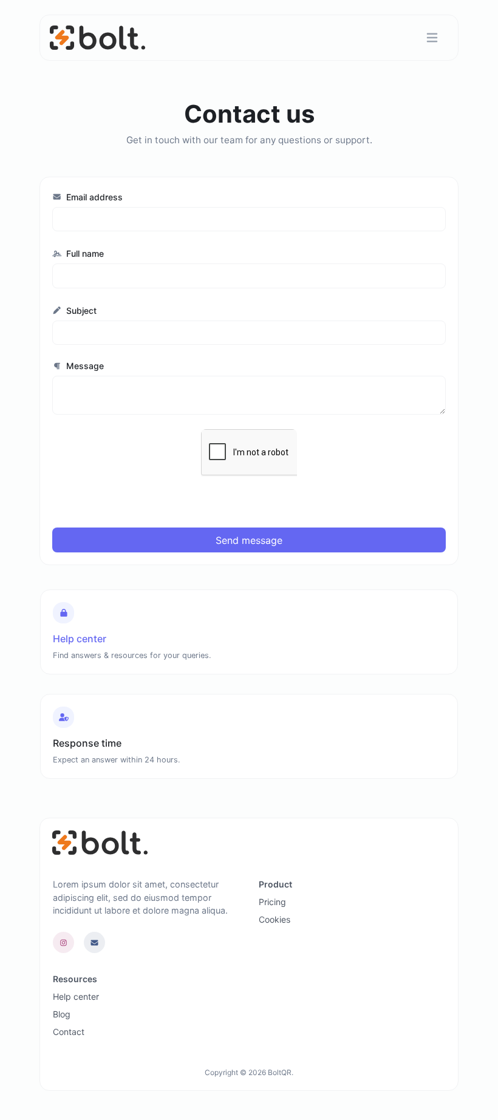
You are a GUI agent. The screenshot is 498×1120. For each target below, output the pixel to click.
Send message (249, 540)
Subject (80, 310)
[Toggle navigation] (432, 38)
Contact (68, 1032)
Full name (84, 253)
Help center (76, 996)
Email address (93, 197)
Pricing (272, 902)
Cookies (274, 919)
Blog (61, 1014)
